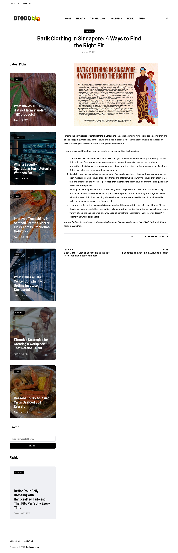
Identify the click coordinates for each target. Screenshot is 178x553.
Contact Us (14, 3)
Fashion (19, 472)
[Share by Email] (166, 236)
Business (19, 313)
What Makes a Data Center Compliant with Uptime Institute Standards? (30, 283)
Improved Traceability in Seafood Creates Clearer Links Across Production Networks (32, 225)
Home (68, 18)
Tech (17, 254)
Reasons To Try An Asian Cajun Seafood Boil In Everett (31, 402)
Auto (142, 18)
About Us (27, 3)
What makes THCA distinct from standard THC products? (30, 110)
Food (17, 196)
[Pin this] (159, 236)
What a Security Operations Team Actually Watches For (32, 168)
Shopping (116, 18)
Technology (97, 18)
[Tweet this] (149, 236)
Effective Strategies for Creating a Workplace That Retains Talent (31, 344)
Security (19, 137)
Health (80, 18)
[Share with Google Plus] (152, 236)
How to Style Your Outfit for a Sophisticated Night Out (32, 503)
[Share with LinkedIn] (156, 236)
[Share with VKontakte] (163, 236)
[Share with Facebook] (145, 236)
